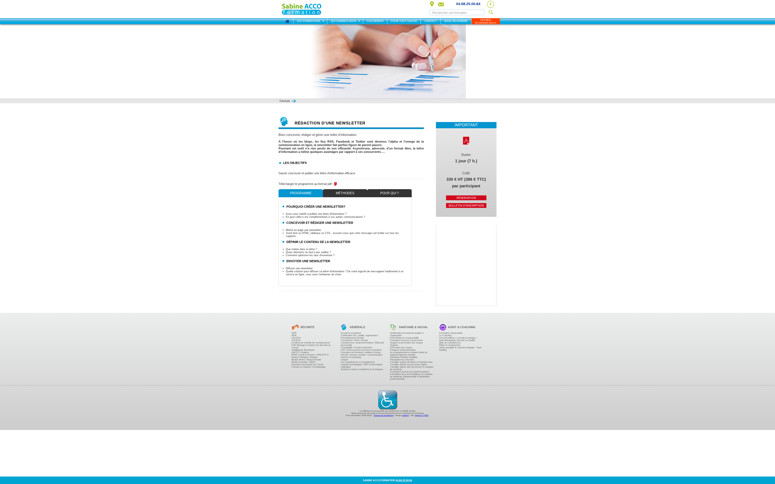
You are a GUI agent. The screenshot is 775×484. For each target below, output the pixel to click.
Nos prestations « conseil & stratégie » (458, 338)
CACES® (296, 338)
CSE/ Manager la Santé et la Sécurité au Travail (311, 346)
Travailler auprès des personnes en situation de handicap (412, 368)
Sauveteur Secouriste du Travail (307, 364)
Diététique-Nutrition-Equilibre (404, 357)
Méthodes (345, 193)
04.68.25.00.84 (468, 4)
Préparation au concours (402, 359)
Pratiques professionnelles (403, 350)
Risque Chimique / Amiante (304, 357)
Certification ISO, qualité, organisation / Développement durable (359, 336)
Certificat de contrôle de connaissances (310, 342)
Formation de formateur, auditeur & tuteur (361, 352)
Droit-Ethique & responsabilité (404, 338)
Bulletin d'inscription (466, 205)
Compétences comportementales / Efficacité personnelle (362, 343)
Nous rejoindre (456, 21)
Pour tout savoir (404, 21)
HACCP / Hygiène (300, 352)
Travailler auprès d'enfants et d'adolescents (411, 362)
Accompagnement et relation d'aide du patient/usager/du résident (408, 353)
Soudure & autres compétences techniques (362, 369)
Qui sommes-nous (343, 21)
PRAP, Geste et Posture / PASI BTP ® (310, 355)
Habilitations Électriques (303, 350)
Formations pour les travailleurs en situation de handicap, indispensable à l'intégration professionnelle (411, 376)
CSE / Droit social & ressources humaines (361, 350)
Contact (430, 21)
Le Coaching (445, 335)
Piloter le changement (449, 345)
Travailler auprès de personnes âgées (408, 364)
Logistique (346, 367)
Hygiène (394, 345)
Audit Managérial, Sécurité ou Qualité (457, 340)
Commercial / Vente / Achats (354, 340)
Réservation (466, 197)
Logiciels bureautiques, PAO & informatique (362, 364)
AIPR (293, 333)
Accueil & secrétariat (351, 333)
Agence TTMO (421, 415)
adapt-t (405, 415)
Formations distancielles (451, 333)
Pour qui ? (389, 193)
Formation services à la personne (406, 340)
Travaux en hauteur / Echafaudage (308, 367)
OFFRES (485, 21)
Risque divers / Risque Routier (306, 359)
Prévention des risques (401, 347)
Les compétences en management (358, 362)
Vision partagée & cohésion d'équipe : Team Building (460, 348)
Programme (301, 193)
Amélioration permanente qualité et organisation (406, 334)
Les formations (308, 21)
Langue (344, 359)
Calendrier (375, 21)
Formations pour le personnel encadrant (409, 371)
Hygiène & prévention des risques (406, 342)
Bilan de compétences (450, 342)
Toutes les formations (383, 415)
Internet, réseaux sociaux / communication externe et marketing (361, 356)
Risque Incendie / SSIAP (303, 362)
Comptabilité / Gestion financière (356, 347)
